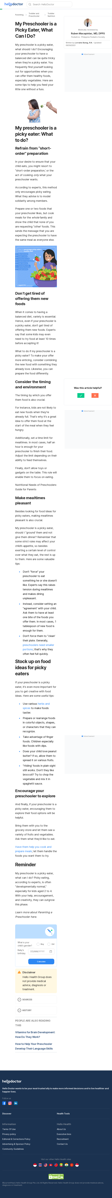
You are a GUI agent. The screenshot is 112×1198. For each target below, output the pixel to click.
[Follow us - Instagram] (10, 1103)
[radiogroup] (45, 944)
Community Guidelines (13, 1149)
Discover (6, 1113)
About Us (61, 1129)
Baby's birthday (21, 952)
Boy (42, 944)
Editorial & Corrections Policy (16, 1139)
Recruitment (63, 1139)
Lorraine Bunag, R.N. (83, 43)
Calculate (41, 961)
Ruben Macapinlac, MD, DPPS (88, 33)
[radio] (38, 944)
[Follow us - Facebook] (4, 1103)
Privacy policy (9, 1134)
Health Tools (63, 1113)
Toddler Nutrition (51, 14)
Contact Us (62, 1144)
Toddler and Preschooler (34, 14)
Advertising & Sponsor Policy (16, 1144)
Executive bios (64, 1134)
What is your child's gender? (25, 944)
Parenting (19, 15)
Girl (52, 944)
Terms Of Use (9, 1129)
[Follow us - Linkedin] (16, 1103)
